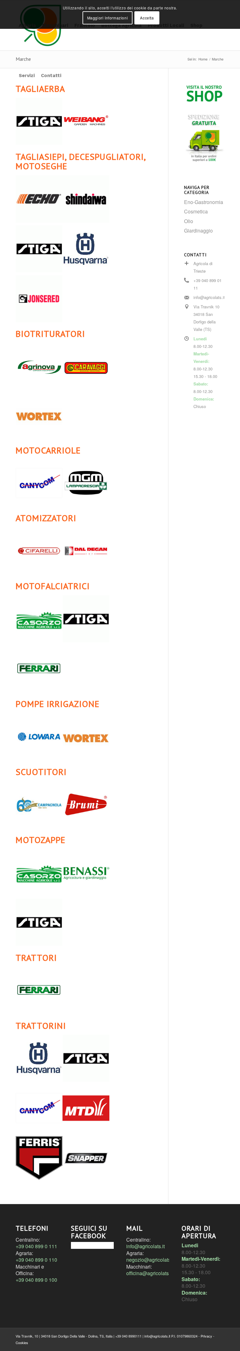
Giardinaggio (198, 230)
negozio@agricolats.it (150, 1259)
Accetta (147, 17)
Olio (188, 221)
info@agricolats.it (145, 1246)
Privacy (206, 1335)
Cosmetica (196, 211)
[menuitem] (27, 75)
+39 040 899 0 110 (36, 1259)
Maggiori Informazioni (107, 17)
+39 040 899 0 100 (36, 1279)
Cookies (22, 1342)
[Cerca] (69, 75)
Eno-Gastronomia (203, 202)
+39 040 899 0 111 (36, 1246)
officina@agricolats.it (149, 1273)
